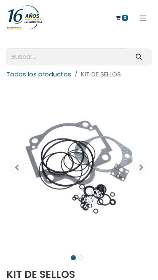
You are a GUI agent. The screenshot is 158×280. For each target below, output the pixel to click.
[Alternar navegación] (143, 17)
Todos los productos (38, 74)
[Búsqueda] (139, 56)
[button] (17, 167)
